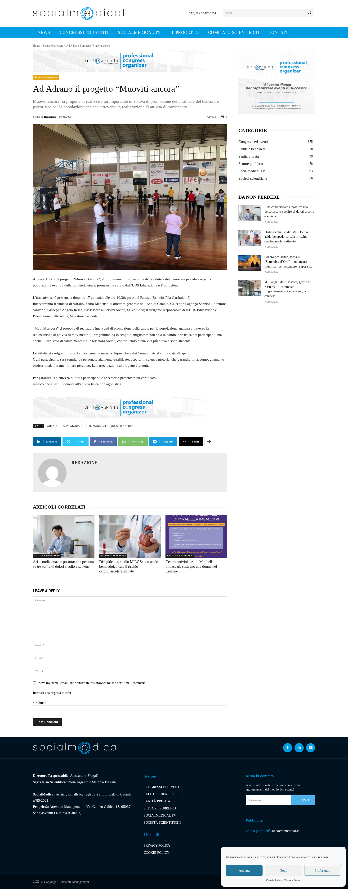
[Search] (309, 13)
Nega (283, 870)
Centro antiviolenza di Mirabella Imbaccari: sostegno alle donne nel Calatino (191, 566)
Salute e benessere (53, 45)
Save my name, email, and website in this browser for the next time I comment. (92, 683)
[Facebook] (287, 747)
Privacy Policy (292, 880)
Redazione (50, 116)
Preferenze (322, 870)
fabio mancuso (95, 425)
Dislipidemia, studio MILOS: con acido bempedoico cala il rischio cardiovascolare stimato (128, 566)
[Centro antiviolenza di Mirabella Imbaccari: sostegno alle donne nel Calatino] (196, 536)
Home (36, 45)
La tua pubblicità (258, 831)
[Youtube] (310, 747)
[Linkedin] (298, 747)
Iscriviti (303, 800)
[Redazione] (52, 473)
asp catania (71, 425)
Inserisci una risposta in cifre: (52, 693)
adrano (52, 425)
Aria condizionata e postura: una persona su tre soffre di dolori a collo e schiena (289, 211)
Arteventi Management (73, 882)
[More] (209, 441)
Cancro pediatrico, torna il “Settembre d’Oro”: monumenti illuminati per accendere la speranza (288, 261)
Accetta (244, 870)
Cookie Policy (274, 880)
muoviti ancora (122, 425)
